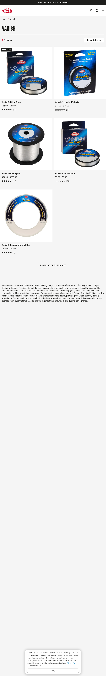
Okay (53, 671)
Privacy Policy (72, 663)
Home (4, 19)
